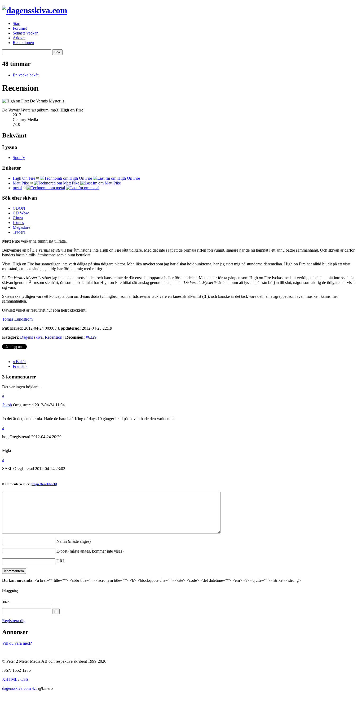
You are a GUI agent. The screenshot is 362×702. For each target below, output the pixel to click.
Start (16, 23)
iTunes (18, 222)
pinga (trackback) (43, 484)
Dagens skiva (31, 337)
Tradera (19, 232)
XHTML (9, 679)
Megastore (21, 227)
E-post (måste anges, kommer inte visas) (89, 551)
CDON (19, 208)
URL (60, 561)
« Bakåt (19, 361)
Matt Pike (21, 183)
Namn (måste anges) (73, 541)
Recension (53, 337)
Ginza (18, 218)
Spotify (19, 157)
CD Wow (21, 213)
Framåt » (20, 366)
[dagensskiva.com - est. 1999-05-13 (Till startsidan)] (34, 10)
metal (17, 188)
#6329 (91, 337)
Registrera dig (13, 620)
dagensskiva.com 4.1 (19, 688)
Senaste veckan (25, 33)
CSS (24, 679)
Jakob (7, 405)
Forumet (20, 28)
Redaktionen (23, 42)
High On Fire (24, 178)
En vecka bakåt (25, 75)
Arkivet (19, 38)
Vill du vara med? (17, 643)
